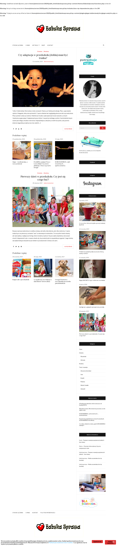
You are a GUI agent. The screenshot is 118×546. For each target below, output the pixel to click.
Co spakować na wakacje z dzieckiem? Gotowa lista (43, 280)
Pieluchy (83, 381)
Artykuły (35, 45)
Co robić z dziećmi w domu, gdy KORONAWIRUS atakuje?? (92, 424)
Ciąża (80, 349)
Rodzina (46, 51)
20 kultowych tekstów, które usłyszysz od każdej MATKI (90, 404)
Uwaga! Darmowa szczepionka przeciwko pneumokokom (63, 281)
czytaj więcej (68, 128)
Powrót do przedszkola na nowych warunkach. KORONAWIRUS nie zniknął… (91, 419)
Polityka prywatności (47, 512)
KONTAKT (50, 45)
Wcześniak (83, 356)
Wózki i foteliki (84, 385)
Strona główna (17, 45)
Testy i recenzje (83, 367)
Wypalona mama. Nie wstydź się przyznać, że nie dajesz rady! (92, 409)
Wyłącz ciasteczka (110, 542)
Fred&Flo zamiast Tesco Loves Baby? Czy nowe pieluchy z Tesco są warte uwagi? (42, 164)
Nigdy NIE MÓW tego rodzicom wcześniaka (92, 280)
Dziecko (39, 51)
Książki (82, 378)
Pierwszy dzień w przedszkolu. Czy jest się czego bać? (43, 178)
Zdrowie (83, 360)
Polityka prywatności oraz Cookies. (61, 543)
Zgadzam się (97, 541)
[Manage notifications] (113, 541)
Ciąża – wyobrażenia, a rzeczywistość (19, 163)
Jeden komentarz (48, 183)
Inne (82, 374)
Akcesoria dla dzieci (86, 371)
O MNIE (28, 45)
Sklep (43, 45)
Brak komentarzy (49, 61)
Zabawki (83, 389)
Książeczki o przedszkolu (20, 279)
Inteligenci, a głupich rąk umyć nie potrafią (91, 307)
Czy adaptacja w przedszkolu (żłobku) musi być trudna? (43, 56)
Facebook (92, 162)
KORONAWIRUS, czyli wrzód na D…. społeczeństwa (62, 164)
